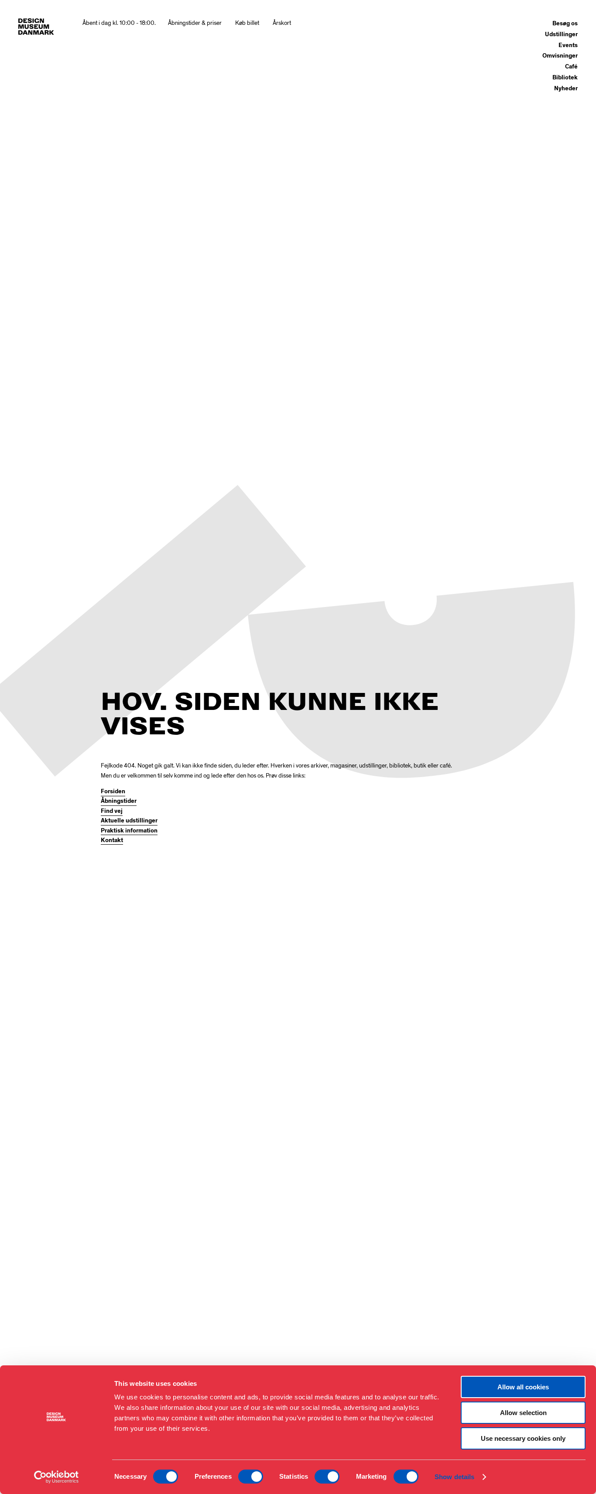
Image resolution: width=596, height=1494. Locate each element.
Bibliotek (565, 78)
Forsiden (113, 791)
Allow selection (523, 1412)
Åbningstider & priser (195, 23)
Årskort (282, 23)
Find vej (112, 811)
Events (568, 45)
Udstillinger (561, 34)
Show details (454, 1476)
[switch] (250, 1477)
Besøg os (565, 23)
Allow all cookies (523, 1387)
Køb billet (247, 23)
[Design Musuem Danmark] (36, 26)
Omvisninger (560, 56)
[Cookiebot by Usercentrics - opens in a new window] (56, 1477)
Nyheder (566, 88)
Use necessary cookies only (523, 1438)
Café (571, 67)
